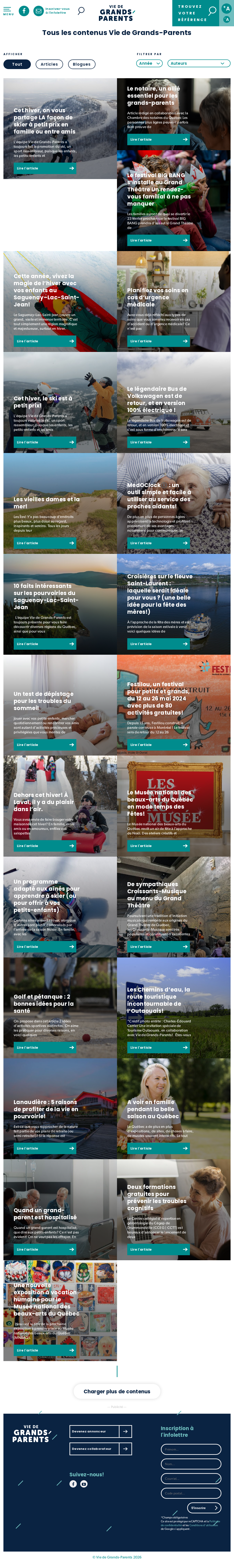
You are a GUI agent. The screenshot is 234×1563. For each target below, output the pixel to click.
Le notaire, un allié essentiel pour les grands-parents (153, 96)
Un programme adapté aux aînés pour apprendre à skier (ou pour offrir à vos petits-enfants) (47, 896)
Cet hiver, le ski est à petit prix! (43, 402)
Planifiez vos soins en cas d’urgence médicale (158, 297)
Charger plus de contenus (117, 1391)
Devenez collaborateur (91, 1449)
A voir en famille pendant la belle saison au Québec (153, 1109)
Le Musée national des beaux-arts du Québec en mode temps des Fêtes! (160, 803)
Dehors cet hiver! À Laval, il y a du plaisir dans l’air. (44, 802)
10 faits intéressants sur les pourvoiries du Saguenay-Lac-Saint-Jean (46, 596)
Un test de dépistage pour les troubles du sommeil (44, 701)
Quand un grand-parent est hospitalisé (45, 1213)
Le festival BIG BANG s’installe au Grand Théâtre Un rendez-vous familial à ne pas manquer (159, 189)
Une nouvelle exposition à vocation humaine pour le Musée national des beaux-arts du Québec (47, 1299)
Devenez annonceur (89, 1431)
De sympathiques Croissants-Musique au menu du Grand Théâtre (156, 894)
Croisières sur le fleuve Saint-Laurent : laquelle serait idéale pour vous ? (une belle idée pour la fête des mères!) (160, 594)
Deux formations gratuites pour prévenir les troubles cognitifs (156, 1197)
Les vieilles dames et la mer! (47, 503)
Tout (17, 64)
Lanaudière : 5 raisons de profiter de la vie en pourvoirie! (46, 1109)
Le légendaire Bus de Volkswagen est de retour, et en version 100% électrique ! (157, 399)
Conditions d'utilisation (203, 1525)
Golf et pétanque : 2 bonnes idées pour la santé (44, 1004)
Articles (49, 64)
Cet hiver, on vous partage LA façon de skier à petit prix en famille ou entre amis (44, 121)
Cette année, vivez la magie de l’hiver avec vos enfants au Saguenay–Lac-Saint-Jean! (47, 290)
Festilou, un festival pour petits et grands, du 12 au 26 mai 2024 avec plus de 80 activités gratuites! (158, 698)
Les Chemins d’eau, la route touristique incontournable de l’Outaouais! (158, 1000)
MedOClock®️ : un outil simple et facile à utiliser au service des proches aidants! (159, 495)
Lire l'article (27, 168)
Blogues (82, 64)
